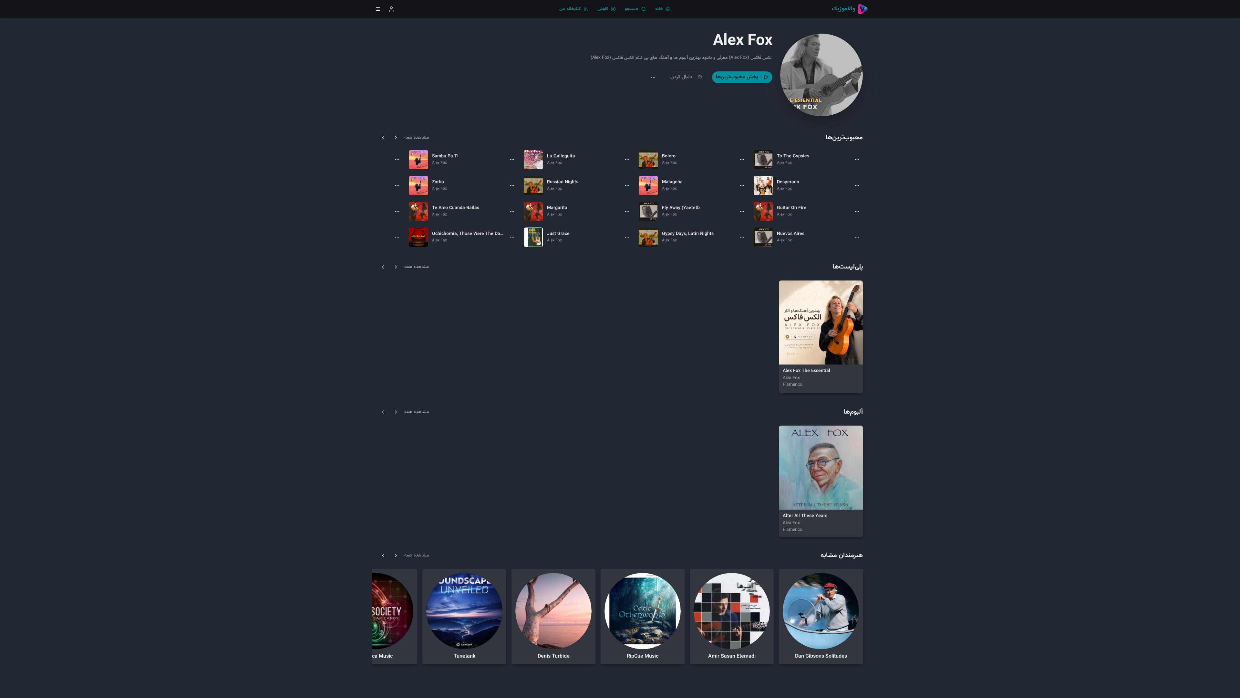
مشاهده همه (416, 137)
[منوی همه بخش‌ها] (378, 9)
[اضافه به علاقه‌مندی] (803, 355)
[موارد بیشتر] (857, 159)
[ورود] (391, 9)
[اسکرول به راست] (396, 137)
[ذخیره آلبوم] (803, 500)
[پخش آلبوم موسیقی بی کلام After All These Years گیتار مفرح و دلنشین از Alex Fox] (787, 500)
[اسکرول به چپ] (383, 137)
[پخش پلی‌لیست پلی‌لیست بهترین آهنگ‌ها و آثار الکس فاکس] (787, 355)
